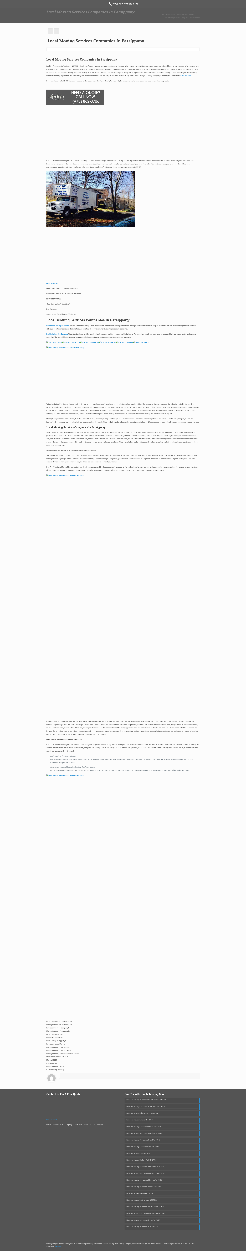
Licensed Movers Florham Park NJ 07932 (141, 1160)
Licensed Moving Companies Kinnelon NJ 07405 (144, 1133)
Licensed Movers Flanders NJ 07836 (139, 1193)
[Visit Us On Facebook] (71, 342)
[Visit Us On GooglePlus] (89, 342)
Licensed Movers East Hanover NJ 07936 (141, 1200)
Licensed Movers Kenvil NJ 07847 (138, 1153)
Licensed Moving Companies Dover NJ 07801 (143, 1220)
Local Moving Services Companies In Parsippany (176, 15)
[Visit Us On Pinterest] (107, 342)
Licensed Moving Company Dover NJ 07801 (142, 1227)
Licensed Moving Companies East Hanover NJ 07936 (145, 1213)
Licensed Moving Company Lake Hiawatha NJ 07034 (145, 1106)
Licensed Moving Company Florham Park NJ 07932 (145, 1167)
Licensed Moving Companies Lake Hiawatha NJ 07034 (146, 1100)
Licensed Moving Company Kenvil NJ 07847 (142, 1147)
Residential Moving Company (57, 334)
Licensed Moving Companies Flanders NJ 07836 (144, 1180)
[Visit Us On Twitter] (54, 342)
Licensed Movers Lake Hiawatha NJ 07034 (142, 1113)
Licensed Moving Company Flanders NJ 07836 (143, 1187)
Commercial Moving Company (57, 326)
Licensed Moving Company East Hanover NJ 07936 (145, 1207)
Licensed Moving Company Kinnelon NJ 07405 (143, 1127)
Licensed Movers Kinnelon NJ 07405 (139, 1120)
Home (192, 11)
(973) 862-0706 (185, 76)
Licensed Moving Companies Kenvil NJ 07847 (143, 1140)
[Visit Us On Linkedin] (141, 342)
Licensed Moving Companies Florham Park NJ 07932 (145, 1173)
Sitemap (58, 1247)
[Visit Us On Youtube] (124, 342)
